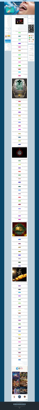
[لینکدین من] (14, 404)
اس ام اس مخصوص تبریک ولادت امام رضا (23, 361)
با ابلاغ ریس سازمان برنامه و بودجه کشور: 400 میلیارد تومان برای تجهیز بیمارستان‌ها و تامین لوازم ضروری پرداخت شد (31, 55)
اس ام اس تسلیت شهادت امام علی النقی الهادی (14, 3)
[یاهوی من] (25, 404)
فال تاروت (30, 0)
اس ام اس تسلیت (25, 364)
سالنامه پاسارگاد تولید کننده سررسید (8, 30)
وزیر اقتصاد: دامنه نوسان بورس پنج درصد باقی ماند (31, 53)
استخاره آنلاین (21, 0)
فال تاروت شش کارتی (8, 21)
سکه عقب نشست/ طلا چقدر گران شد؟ (31, 50)
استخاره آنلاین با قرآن (32, 17)
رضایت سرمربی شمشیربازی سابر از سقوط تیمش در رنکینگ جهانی (31, 59)
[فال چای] (23, 390)
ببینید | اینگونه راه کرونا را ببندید (31, 60)
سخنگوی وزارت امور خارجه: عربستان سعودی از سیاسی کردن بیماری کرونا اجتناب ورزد (31, 49)
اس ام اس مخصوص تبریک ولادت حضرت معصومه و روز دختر (22, 363)
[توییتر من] (18, 404)
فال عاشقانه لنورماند (8, 46)
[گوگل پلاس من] (16, 404)
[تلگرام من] (23, 404)
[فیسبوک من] (22, 404)
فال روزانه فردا (9, 48)
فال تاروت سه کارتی (8, 18)
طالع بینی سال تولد (32, 42)
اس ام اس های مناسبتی (24, 0)
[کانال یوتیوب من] (15, 404)
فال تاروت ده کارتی (8, 23)
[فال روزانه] (16, 375)
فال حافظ (32, 0)
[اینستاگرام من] (20, 404)
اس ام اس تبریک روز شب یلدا (24, 362)
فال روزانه (27, 0)
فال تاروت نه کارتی (9, 22)
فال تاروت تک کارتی (8, 17)
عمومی (24, 399)
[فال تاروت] (23, 375)
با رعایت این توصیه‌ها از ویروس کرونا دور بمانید (31, 47)
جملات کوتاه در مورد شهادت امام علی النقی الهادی (22, 26)
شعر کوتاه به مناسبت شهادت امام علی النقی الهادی (22, 25)
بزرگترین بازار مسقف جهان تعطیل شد (31, 57)
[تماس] (19, 404)
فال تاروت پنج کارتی (8, 20)
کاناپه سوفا (33, 20)
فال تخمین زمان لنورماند (8, 45)
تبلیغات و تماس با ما (18, 0)
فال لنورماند (9, 47)
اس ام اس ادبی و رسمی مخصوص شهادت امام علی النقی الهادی (22, 27)
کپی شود (19, 32)
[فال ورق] (16, 390)
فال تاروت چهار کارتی (8, 19)
